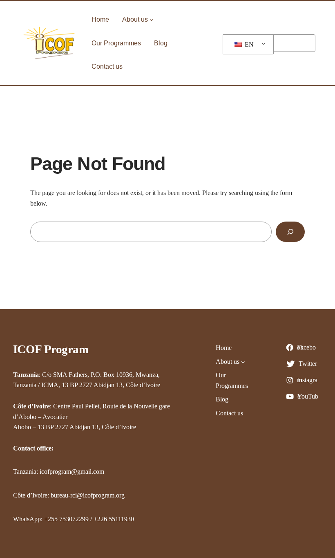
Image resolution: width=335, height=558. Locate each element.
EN (248, 44)
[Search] (290, 232)
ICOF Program (50, 349)
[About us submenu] (152, 20)
